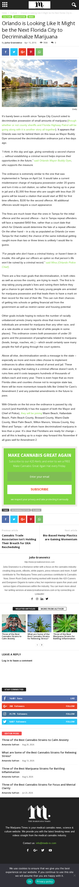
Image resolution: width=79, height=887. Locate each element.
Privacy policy (45, 881)
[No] (74, 875)
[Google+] (36, 850)
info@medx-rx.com (46, 843)
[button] (73, 5)
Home (4, 13)
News (31, 17)
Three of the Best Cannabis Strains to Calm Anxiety (11, 636)
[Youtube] (50, 850)
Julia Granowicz (13, 42)
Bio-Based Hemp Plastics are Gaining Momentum (60, 537)
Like (72, 698)
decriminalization (21, 510)
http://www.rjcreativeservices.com (39, 562)
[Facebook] (32, 599)
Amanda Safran (10, 744)
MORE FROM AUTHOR (52, 608)
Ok (29, 881)
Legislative (20, 17)
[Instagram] (37, 599)
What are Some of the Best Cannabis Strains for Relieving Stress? (39, 636)
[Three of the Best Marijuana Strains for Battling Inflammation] (65, 623)
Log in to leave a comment (17, 660)
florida (36, 510)
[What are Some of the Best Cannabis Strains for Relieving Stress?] (39, 623)
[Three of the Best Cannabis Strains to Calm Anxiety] (14, 623)
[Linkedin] (42, 599)
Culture (13, 13)
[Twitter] (47, 599)
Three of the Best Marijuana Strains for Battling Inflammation (64, 636)
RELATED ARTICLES (25, 608)
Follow (70, 706)
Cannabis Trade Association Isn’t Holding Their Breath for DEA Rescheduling (19, 541)
